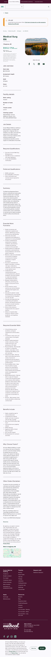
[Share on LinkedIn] (39, 64)
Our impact (5, 578)
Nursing (5, 31)
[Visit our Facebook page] (4, 637)
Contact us (5, 574)
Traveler (20, 570)
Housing (20, 605)
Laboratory (20, 581)
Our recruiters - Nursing (24, 609)
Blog (19, 599)
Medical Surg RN (11, 31)
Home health (21, 574)
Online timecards (7, 582)
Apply (5, 594)
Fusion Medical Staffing (14, 1)
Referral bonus (6, 599)
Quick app (5, 597)
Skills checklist (6, 584)
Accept (42, 648)
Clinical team (21, 589)
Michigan (19, 31)
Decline (33, 648)
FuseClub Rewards (22, 603)
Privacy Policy (6, 543)
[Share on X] (34, 64)
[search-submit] (22, 7)
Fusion (5, 1)
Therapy (20, 579)
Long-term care (22, 585)
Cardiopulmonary (22, 583)
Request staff (37, 570)
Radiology (20, 587)
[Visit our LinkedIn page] (15, 637)
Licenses (20, 607)
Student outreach (7, 576)
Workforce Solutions (38, 572)
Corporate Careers (39, 1)
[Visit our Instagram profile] (11, 637)
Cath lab (20, 576)
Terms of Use (14, 653)
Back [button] (6, 13)
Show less (5, 522)
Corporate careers (7, 580)
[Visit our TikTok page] (8, 637)
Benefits (20, 597)
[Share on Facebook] (29, 64)
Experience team (22, 601)
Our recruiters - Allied (23, 611)
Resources (21, 594)
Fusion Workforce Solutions (27, 1)
